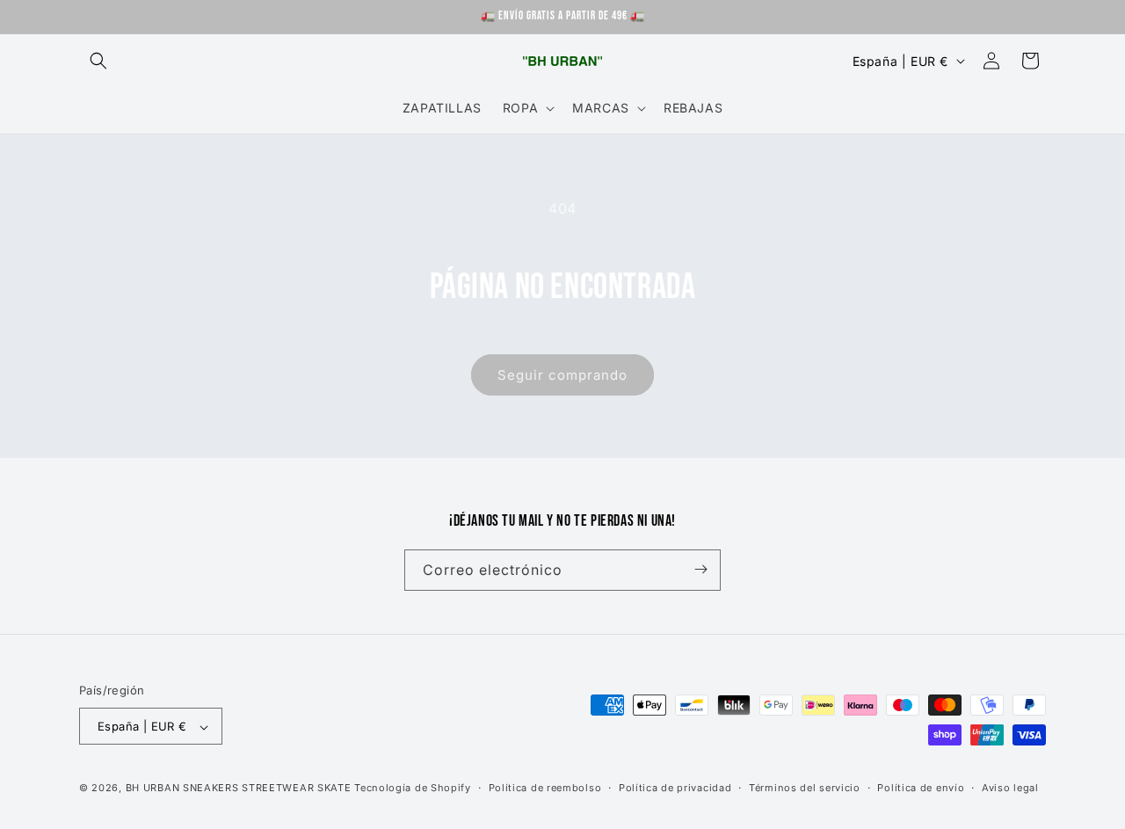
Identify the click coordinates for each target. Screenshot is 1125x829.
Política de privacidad (675, 788)
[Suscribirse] (700, 569)
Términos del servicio (804, 788)
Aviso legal (1010, 788)
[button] (98, 60)
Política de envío (920, 788)
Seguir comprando (562, 375)
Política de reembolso (545, 788)
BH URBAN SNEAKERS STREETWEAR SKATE (240, 788)
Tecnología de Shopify (412, 788)
